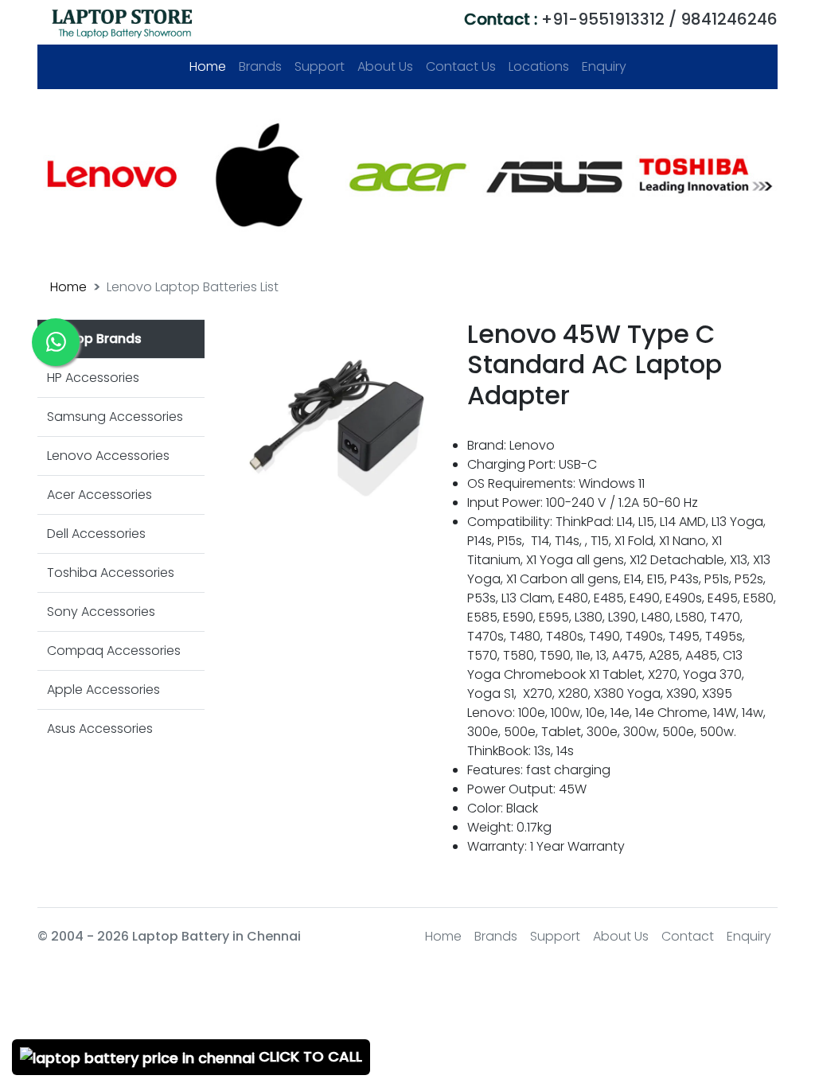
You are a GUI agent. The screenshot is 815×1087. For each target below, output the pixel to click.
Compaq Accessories (114, 650)
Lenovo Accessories (108, 455)
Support (319, 66)
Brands (260, 66)
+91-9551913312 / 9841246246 (621, 19)
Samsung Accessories (115, 416)
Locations (539, 66)
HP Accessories (93, 377)
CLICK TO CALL (308, 1056)
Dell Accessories (96, 533)
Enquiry (604, 66)
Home (210, 66)
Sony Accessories (101, 611)
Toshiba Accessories (110, 572)
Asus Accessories (100, 728)
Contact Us (461, 66)
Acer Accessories (99, 494)
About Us (385, 66)
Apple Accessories (103, 689)
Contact (687, 936)
